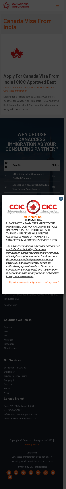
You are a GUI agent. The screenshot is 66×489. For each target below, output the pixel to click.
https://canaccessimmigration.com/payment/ (33, 282)
